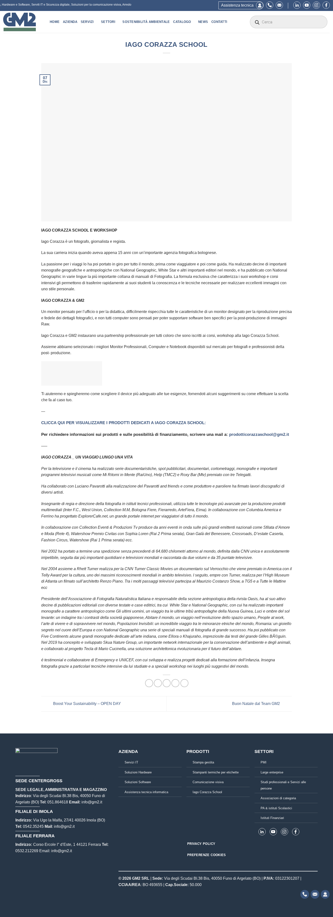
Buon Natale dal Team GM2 (256, 704)
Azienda (70, 22)
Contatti (219, 22)
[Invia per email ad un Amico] (167, 683)
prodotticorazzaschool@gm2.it (259, 434)
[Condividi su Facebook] (149, 683)
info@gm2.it (91, 802)
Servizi (87, 22)
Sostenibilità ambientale (146, 22)
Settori (108, 22)
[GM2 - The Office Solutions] (22, 22)
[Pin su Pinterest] (175, 683)
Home (54, 22)
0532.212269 (26, 851)
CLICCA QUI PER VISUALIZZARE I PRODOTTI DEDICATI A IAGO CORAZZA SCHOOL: (123, 422)
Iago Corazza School (207, 792)
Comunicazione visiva (208, 782)
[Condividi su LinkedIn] (184, 683)
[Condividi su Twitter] (158, 683)
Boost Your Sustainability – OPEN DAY (86, 704)
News (203, 22)
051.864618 (57, 802)
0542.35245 (33, 826)
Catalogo (182, 22)
